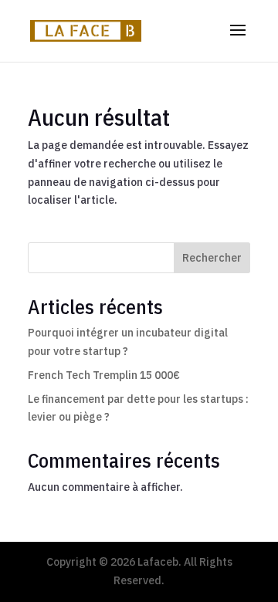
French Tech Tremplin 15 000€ (104, 375)
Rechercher (212, 258)
